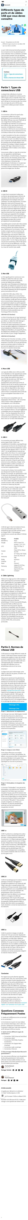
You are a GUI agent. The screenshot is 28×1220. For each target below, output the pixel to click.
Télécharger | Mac (14, 708)
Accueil (3, 42)
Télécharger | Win (14, 705)
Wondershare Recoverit (14, 690)
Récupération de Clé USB (12, 42)
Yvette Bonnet (9, 1066)
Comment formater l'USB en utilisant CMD (13, 1096)
